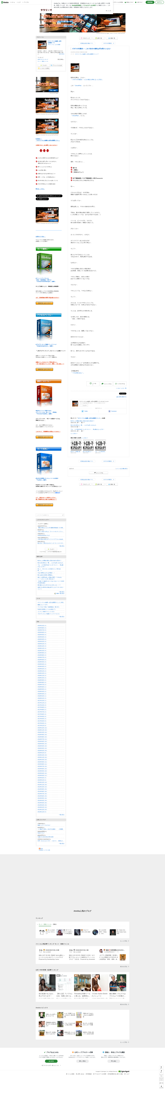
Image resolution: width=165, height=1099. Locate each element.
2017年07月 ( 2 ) (42, 712)
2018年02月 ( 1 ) (42, 696)
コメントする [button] (107, 384)
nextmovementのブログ (44, 535)
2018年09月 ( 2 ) (42, 680)
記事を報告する (122, 396)
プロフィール (51, 44)
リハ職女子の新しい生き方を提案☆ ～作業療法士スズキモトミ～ (51, 829)
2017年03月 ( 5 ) (42, 721)
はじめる (51, 1061)
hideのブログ (41, 833)
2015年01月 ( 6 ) (42, 780)
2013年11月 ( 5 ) (42, 812)
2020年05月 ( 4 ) (42, 634)
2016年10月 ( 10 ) (42, 732)
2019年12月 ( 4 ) (42, 646)
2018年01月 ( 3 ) (42, 698)
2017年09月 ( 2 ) (42, 707)
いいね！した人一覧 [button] (121, 388)
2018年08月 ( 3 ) (42, 682)
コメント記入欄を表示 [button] (121, 468)
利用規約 (89, 1074)
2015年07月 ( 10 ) (42, 766)
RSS (41, 848)
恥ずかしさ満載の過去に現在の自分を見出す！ (83, 421)
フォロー (85, 405)
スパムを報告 (71, 1074)
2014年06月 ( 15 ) (42, 796)
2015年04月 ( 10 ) (42, 773)
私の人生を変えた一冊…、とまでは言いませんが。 (84, 425)
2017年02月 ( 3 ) (42, 723)
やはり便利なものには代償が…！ (46, 573)
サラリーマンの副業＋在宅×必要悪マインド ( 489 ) (51, 602)
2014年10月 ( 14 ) (42, 787)
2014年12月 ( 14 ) (42, 782)
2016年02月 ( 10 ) (42, 750)
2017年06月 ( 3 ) (42, 714)
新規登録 (150, 2)
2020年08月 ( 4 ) (42, 628)
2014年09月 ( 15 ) (42, 789)
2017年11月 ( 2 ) (42, 703)
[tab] (45, 924)
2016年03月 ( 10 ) (42, 748)
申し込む (113, 1061)
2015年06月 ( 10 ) (42, 768)
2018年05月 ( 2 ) (42, 689)
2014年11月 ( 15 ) (42, 784)
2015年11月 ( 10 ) (42, 757)
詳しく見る (82, 1061)
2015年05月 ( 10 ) (42, 771)
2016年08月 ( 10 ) (42, 737)
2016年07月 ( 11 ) (42, 739)
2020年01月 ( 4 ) (42, 643)
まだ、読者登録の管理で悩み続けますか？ (47, 297)
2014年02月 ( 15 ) (42, 805)
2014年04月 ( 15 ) (42, 800)
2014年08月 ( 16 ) (42, 791)
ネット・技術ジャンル (43, 61)
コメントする (99, 473)
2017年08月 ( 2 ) (42, 709)
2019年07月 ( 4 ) (42, 657)
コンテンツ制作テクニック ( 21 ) (46, 611)
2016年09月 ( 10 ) (42, 734)
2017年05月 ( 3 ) (42, 716)
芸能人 (55, 924)
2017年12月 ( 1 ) (42, 700)
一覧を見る (61, 546)
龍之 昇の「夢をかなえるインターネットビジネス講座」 (51, 543)
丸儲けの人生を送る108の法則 (45, 837)
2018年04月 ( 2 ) (42, 691)
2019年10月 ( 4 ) (42, 650)
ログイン (159, 2)
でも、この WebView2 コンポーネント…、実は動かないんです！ (87, 429)
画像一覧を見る (60, 593)
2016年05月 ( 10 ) (42, 743)
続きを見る (61, 54)
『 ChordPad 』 (78, 85)
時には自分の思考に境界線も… (46, 575)
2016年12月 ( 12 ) (42, 728)
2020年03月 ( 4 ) (42, 639)
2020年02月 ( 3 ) (42, 641)
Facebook (113, 411)
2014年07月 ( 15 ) (42, 793)
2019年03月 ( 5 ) (42, 666)
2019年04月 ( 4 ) (42, 664)
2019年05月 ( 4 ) (42, 662)
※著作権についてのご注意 (44, 850)
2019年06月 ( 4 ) (42, 659)
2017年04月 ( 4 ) (42, 718)
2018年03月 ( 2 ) (42, 693)
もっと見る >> (74, 433)
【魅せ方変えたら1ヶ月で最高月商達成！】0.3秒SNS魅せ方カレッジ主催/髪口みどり (51, 527)
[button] (161, 1087)
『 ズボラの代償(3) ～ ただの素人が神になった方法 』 (87, 79)
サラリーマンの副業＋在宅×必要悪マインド (86, 54)
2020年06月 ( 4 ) (42, 632)
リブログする (121, 384)
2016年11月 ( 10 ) (42, 730)
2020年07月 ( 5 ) (42, 630)
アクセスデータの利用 (100, 1074)
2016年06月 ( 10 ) (42, 741)
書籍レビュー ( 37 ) (42, 604)
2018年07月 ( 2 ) (42, 684)
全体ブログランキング (43, 59)
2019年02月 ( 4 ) (42, 668)
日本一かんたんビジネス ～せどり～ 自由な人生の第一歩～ (51, 840)
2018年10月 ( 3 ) (42, 678)
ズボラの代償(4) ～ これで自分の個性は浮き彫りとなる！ (91, 48)
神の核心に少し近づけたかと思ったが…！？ (49, 585)
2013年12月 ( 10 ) (42, 809)
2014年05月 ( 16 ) (42, 798)
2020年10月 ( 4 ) (42, 625)
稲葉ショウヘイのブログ (44, 825)
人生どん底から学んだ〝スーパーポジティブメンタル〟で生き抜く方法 (51, 531)
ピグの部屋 (57, 44)
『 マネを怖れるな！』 (77, 373)
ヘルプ (127, 1074)
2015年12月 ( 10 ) (42, 755)
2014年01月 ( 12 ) (42, 807)
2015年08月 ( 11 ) (42, 764)
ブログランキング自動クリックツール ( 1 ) (48, 613)
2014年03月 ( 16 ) (42, 802)
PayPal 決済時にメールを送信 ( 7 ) (46, 609)
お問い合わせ (80, 1074)
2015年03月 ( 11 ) (42, 775)
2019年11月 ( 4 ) (42, 648)
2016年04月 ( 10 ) (42, 746)
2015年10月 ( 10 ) (42, 759)
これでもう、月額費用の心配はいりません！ (48, 431)
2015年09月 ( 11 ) (42, 762)
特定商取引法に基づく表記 (116, 1074)
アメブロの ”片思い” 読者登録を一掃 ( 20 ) (48, 607)
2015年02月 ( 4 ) (42, 777)
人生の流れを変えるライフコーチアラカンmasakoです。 (51, 539)
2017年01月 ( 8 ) (42, 725)
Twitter (86, 411)
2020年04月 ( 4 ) (42, 637)
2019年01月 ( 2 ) (42, 671)
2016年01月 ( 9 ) (42, 752)
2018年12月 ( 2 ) (42, 673)
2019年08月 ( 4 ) (42, 655)
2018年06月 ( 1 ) (42, 687)
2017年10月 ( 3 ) (42, 705)
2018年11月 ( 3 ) (42, 675)
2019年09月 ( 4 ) (42, 653)
